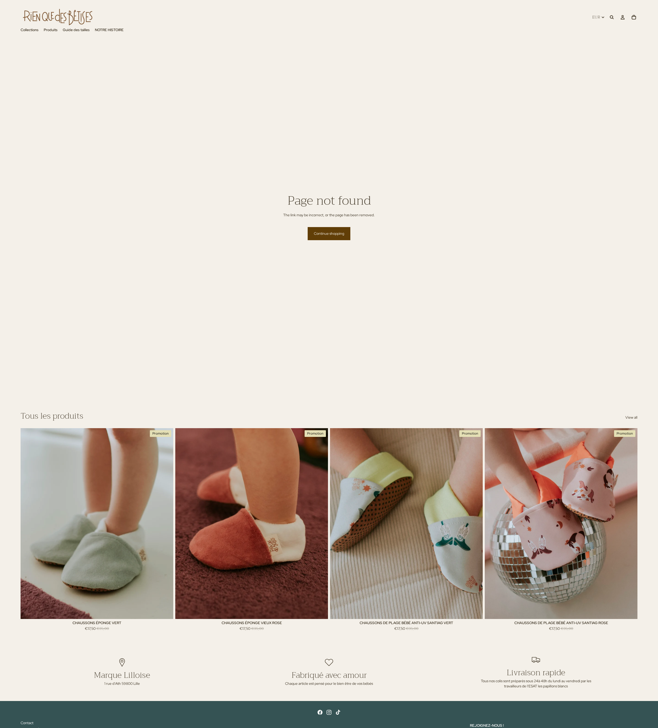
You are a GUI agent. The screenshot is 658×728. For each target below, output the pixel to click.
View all (631, 417)
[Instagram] (329, 712)
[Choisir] (165, 611)
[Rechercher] (611, 17)
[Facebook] (320, 712)
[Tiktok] (338, 712)
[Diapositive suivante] (165, 523)
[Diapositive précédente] (28, 523)
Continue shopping (329, 233)
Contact (27, 723)
